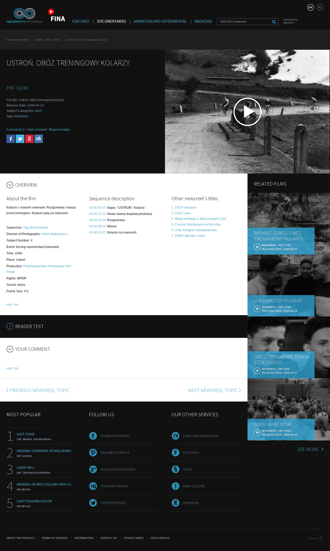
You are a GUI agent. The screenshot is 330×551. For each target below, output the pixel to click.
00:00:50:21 (97, 232)
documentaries (111, 21)
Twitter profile (113, 502)
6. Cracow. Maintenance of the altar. (196, 224)
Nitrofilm (191, 502)
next (213, 390)
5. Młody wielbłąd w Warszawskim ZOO (198, 219)
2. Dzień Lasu (181, 213)
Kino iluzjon (193, 486)
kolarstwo (21, 116)
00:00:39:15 (97, 226)
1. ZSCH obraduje (184, 207)
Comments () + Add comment (26, 129)
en (310, 7)
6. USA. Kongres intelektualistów (194, 230)
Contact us (108, 538)
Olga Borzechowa (35, 227)
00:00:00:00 (97, 208)
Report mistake (59, 129)
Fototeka (191, 452)
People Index (134, 538)
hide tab (12, 304)
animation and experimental (160, 21)
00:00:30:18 (97, 220)
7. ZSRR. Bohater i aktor (188, 236)
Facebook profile (115, 435)
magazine (203, 21)
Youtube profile (114, 486)
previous (40, 390)
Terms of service (55, 538)
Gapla (188, 469)
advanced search (290, 21)
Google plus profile (118, 469)
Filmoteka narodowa (200, 435)
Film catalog (160, 538)
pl (320, 7)
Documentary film (17, 39)
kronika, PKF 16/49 (47, 39)
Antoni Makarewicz (54, 234)
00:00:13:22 (97, 214)
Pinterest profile (115, 452)
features (80, 21)
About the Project (20, 538)
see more (308, 449)
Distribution (84, 538)
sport (38, 111)
